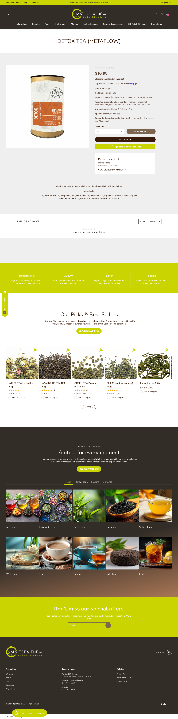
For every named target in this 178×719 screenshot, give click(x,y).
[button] (132, 334)
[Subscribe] (125, 374)
